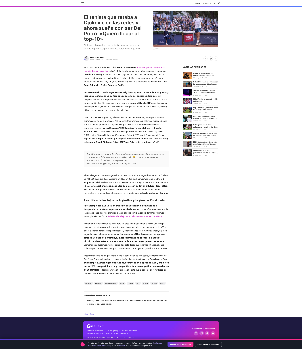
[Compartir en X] (216, 58)
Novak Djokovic (110, 283)
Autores (122, 337)
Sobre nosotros (99, 337)
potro (122, 283)
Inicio (86, 314)
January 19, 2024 (127, 163)
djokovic (98, 283)
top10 (162, 283)
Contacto (130, 337)
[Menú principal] (82, 3)
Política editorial (112, 337)
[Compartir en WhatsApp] (211, 58)
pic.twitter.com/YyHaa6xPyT (114, 160)
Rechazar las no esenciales (208, 344)
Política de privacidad (101, 346)
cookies (122, 346)
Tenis (92, 314)
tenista (154, 283)
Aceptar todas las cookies (180, 344)
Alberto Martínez (97, 57)
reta (137, 283)
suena (145, 283)
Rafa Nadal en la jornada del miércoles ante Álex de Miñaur (135, 216)
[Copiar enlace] (205, 58)
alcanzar (88, 283)
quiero (130, 283)
